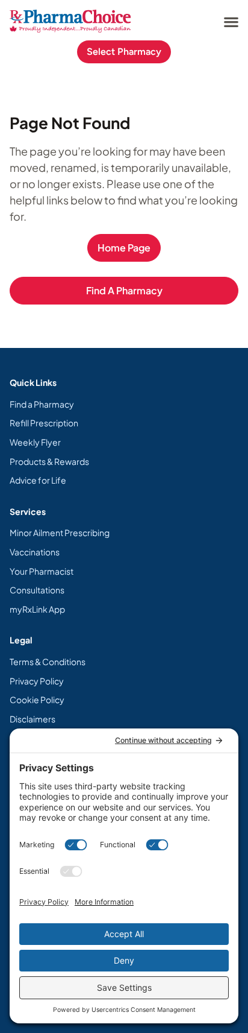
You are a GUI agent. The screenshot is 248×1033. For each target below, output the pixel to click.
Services (28, 511)
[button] (231, 21)
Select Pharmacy (124, 51)
